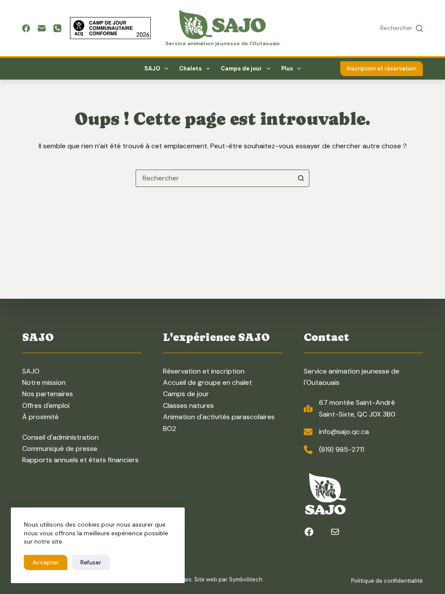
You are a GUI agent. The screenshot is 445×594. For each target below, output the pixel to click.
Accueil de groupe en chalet (207, 382)
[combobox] (214, 178)
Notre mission (44, 382)
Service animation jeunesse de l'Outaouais (223, 43)
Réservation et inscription (204, 371)
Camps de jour (241, 68)
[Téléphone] (57, 28)
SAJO (152, 68)
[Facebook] (26, 28)
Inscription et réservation (381, 68)
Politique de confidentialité (387, 580)
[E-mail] (42, 28)
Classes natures (188, 405)
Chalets (190, 68)
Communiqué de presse (59, 448)
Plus (287, 68)
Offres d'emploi (46, 405)
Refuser (90, 562)
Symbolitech (245, 579)
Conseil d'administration (60, 437)
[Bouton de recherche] (300, 178)
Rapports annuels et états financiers (80, 459)
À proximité (40, 416)
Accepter (46, 562)
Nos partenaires (47, 393)
